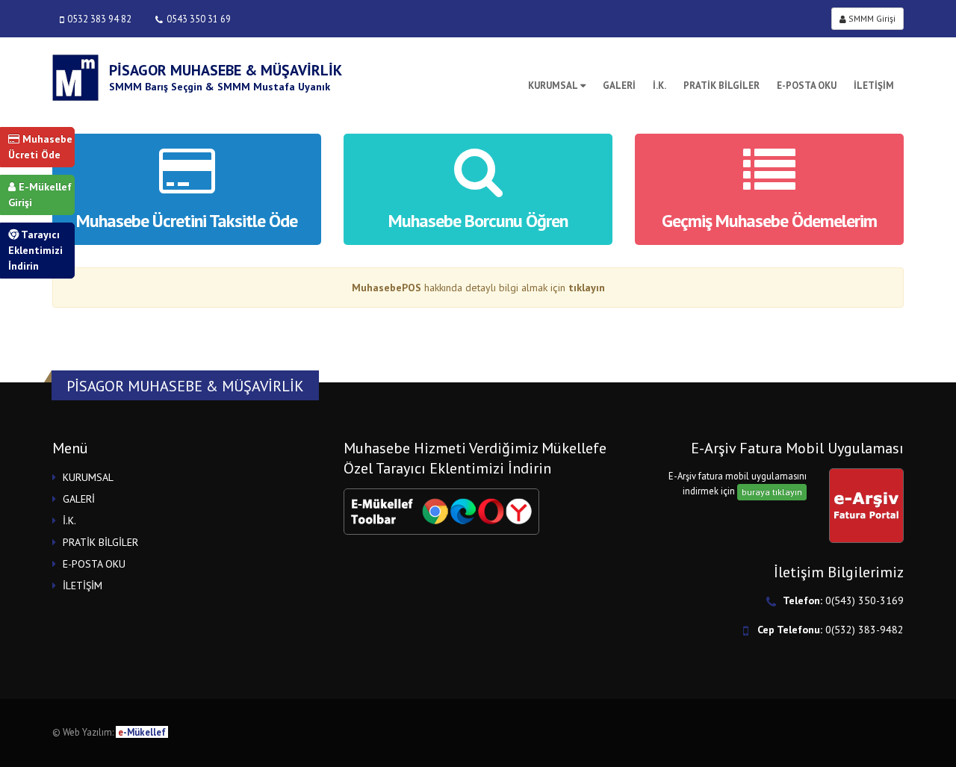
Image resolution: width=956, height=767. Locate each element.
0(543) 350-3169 (864, 600)
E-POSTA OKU (806, 85)
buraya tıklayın (772, 491)
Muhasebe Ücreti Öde (40, 146)
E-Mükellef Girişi (40, 194)
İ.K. (659, 85)
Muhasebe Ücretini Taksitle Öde (186, 220)
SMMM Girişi (871, 18)
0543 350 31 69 (199, 19)
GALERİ (619, 85)
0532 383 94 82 (99, 19)
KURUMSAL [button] (88, 477)
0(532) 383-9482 (864, 629)
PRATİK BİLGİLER (721, 85)
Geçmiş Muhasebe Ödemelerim (769, 220)
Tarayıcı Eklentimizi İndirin (35, 250)
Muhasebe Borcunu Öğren (478, 220)
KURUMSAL (553, 85)
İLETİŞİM (874, 85)
